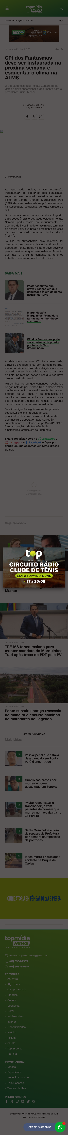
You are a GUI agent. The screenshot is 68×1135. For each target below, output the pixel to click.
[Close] (65, 547)
